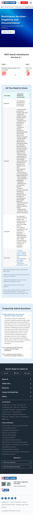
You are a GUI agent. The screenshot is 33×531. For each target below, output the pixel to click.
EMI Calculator (6, 425)
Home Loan (24, 407)
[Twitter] (12, 498)
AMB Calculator (6, 442)
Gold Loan (16, 407)
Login (23, 2)
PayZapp (11, 416)
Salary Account (6, 412)
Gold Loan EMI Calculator (9, 435)
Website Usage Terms (22, 504)
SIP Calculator (25, 444)
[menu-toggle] (31, 3)
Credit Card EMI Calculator (19, 442)
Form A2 (19, 250)
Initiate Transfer (7, 32)
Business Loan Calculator (9, 433)
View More (16, 458)
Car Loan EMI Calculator (9, 428)
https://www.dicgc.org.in (20, 486)
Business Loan (22, 405)
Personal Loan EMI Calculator (20, 425)
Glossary (4, 507)
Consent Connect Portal (8, 504)
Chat (17, 373)
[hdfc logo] (8, 2)
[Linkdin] (15, 498)
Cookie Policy (5, 502)
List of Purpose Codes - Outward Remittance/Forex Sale (21, 254)
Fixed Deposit (24, 416)
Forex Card (5, 416)
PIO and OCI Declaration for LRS (22, 264)
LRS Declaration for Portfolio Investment (21, 260)
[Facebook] (2, 498)
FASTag (17, 416)
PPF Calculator (15, 444)
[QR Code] (4, 484)
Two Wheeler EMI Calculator (10, 430)
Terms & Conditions (15, 502)
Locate (28, 373)
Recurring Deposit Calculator (10, 449)
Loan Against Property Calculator (11, 440)
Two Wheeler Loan (7, 407)
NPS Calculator (25, 451)
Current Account (16, 412)
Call (7, 373)
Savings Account (20, 409)
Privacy (25, 502)
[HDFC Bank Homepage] (2, 7)
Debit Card (23, 414)
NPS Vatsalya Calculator (8, 454)
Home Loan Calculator (8, 437)
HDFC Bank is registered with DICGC (21, 482)
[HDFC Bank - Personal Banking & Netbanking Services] (9, 478)
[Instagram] (6, 498)
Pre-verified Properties (8, 409)
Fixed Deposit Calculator (9, 447)
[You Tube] (9, 498)
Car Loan (13, 405)
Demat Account (6, 414)
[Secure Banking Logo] (5, 489)
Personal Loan (6, 405)
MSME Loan (5, 419)
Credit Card (15, 414)
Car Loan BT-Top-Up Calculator (10, 451)
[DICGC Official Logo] (9, 484)
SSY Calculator (6, 444)
